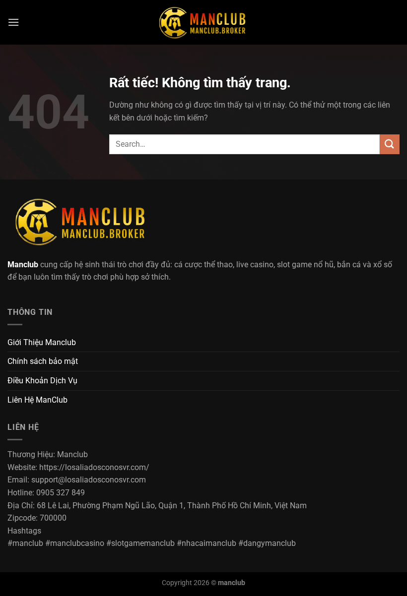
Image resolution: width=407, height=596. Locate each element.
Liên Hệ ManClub (37, 400)
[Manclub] (203, 22)
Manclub (22, 264)
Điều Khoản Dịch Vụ (42, 380)
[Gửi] (390, 144)
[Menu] (13, 22)
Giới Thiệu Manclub (41, 342)
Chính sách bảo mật (42, 361)
